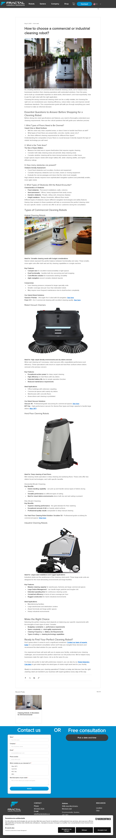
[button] (31, 4)
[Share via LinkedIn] (34, 678)
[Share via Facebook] (25, 678)
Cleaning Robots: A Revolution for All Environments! (28, 714)
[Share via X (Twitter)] (30, 678)
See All (99, 691)
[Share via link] (39, 678)
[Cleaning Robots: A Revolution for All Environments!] (28, 702)
